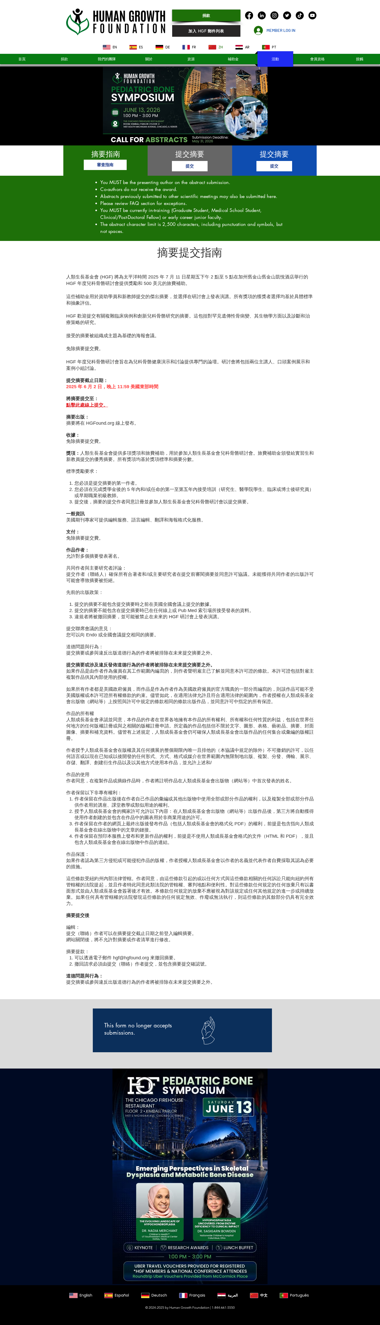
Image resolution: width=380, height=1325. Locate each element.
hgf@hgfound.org (131, 957)
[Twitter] (287, 15)
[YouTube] (312, 15)
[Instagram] (274, 15)
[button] (233, 59)
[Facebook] (249, 15)
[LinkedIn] (262, 15)
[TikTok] (300, 15)
